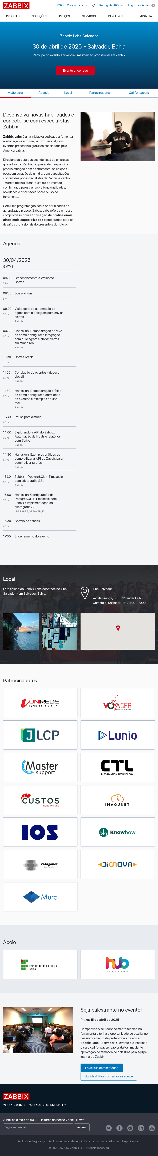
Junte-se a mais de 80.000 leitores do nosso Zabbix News (43, 1120)
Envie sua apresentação (101, 1068)
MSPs (60, 5)
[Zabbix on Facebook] (119, 1128)
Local (68, 93)
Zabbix (16, 5)
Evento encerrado (75, 70)
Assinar (81, 1127)
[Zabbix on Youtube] (152, 1128)
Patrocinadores (100, 93)
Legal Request (131, 1141)
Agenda (43, 93)
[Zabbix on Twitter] (109, 1128)
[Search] (94, 5)
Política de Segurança (31, 1141)
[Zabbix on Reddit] (130, 1128)
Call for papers (139, 93)
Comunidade (75, 5)
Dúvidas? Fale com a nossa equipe (109, 1076)
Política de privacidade (63, 1141)
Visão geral (15, 93)
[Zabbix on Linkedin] (141, 1128)
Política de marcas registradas (100, 1141)
